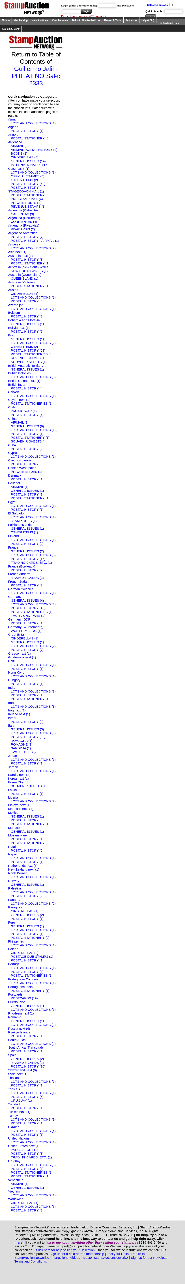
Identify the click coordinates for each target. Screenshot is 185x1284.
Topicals (14, 1089)
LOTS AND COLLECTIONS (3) (33, 172)
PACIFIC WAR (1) (24, 411)
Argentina (15, 142)
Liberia (13, 797)
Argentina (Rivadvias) (23, 225)
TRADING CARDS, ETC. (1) (31, 562)
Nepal (12, 854)
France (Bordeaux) (21, 566)
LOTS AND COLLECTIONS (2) (33, 248)
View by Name (60, 20)
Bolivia (13, 328)
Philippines (16, 941)
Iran (11, 703)
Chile (12, 407)
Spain (12, 1055)
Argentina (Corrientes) (24, 218)
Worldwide (15, 1199)
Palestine (14, 888)
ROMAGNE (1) (22, 744)
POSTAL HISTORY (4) (27, 388)
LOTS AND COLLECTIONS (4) (33, 1131)
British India (16, 384)
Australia (14, 256)
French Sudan (18, 581)
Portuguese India (20, 987)
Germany (14, 597)
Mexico (13, 812)
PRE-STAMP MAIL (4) (27, 199)
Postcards (15, 994)
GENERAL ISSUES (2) (27, 551)
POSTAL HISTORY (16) (28, 559)
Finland (13, 536)
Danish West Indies (22, 468)
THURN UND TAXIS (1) (28, 615)
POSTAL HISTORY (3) (27, 259)
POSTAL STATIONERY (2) (30, 843)
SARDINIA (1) (21, 748)
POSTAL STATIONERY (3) (30, 195)
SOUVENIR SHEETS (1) (29, 362)
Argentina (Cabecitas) (24, 210)
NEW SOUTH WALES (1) (29, 271)
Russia (13, 1028)
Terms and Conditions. (30, 1261)
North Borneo (17, 873)
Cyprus (13, 453)
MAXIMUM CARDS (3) (27, 578)
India (11, 687)
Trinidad (14, 1104)
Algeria (13, 127)
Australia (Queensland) (24, 275)
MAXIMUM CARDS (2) (27, 1062)
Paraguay (15, 907)
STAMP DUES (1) (24, 521)
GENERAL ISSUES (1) (27, 324)
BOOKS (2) (19, 153)
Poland (13, 949)
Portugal (14, 964)
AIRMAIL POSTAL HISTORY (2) (34, 150)
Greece (13, 653)
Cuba (12, 445)
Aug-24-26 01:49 (11, 29)
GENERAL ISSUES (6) (27, 426)
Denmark (14, 475)
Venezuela (15, 1180)
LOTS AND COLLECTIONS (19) (34, 430)
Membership (21, 20)
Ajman (12, 119)
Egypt (12, 502)
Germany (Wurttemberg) (25, 627)
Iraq (11, 710)
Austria (13, 290)
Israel (12, 718)
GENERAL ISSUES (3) (27, 729)
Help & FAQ (147, 20)
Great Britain (17, 634)
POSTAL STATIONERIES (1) (32, 403)
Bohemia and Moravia (24, 320)
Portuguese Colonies (23, 979)
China (12, 418)
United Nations (18, 1138)
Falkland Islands (20, 525)
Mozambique (17, 835)
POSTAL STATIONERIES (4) (32, 354)
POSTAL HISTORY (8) (27, 1153)
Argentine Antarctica (22, 233)
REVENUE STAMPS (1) (28, 206)
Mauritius (14, 809)
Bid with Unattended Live (86, 20)
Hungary (14, 680)
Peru (11, 922)
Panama (14, 900)
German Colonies (20, 589)
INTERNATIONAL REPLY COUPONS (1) (28, 166)
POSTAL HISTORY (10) (28, 1066)
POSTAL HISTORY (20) (28, 737)
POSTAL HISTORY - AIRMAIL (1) (35, 240)
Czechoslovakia (19, 460)
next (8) (31, 1070)
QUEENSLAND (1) (24, 278)
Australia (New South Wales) (29, 267)
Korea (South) (18, 782)
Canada (14, 392)
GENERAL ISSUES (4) (27, 600)
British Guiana (18, 381)
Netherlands (17, 865)
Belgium (14, 312)
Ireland (13, 714)
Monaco (14, 828)
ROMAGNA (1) (21, 740)
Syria (12, 1074)
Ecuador (14, 483)
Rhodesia (15, 1013)
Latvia (12, 790)
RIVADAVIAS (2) (23, 229)
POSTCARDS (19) (24, 998)
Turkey (13, 1116)
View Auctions (40, 20)
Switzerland (16, 1070)
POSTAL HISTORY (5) (27, 331)
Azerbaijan (15, 305)
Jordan (13, 767)
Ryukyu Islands (19, 1032)
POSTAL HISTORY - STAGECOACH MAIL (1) (26, 189)
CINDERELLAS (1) (24, 293)
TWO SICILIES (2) (24, 752)
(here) (18, 1242)
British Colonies (19, 373)
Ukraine (13, 1127)
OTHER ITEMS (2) (24, 180)
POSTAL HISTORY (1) (27, 131)
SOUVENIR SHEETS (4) (29, 441)
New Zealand (17, 869)
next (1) (20, 252)
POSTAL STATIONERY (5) (30, 138)
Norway (13, 881)
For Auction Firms (168, 23)
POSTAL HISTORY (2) (27, 316)
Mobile (6, 20)
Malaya (13, 805)
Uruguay (14, 1161)
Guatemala (16, 657)
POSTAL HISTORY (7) (27, 237)
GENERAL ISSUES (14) (28, 161)
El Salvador (16, 513)
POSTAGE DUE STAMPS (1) (32, 956)
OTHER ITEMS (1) (24, 532)
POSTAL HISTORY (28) (28, 350)
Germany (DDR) (20, 619)
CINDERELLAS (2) (24, 953)
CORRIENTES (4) (24, 222)
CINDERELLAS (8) (24, 157)
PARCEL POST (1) (24, 1150)
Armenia (14, 244)
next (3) (32, 865)
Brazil (12, 335)
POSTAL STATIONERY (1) (30, 263)
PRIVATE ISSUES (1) (26, 472)
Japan (12, 756)
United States (18, 1146)
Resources (131, 20)
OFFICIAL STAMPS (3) (27, 176)
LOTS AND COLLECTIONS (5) (33, 377)
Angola (13, 134)
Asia (11, 252)
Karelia (13, 775)
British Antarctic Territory (25, 365)
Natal (12, 847)
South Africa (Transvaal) (25, 1047)
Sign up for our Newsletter (150, 1257)
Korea (12, 778)
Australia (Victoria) (21, 282)
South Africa (17, 1040)
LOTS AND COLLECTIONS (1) (33, 123)
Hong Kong (16, 672)
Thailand (14, 1078)
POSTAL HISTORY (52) (28, 184)
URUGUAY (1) (21, 1100)
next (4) (24, 1028)
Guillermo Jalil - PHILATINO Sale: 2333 (36, 76)
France (13, 547)
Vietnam (14, 1191)
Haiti (11, 661)
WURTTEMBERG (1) (26, 631)
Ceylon (13, 400)
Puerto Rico (16, 1002)
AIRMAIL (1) (20, 422)
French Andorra (19, 574)
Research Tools (112, 20)
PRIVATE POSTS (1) (26, 203)
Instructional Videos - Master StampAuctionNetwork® (90, 1257)
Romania (14, 1017)
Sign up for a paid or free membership (77, 1254)
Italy (11, 725)
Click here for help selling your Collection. (66, 1250)
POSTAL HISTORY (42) (28, 608)
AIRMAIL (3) (20, 146)
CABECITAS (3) (22, 214)
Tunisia (13, 1112)
